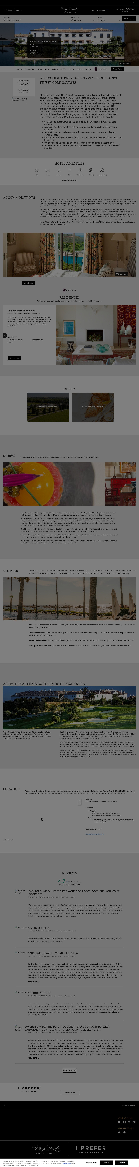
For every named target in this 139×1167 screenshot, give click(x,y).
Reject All (106, 1162)
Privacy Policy (67, 1163)
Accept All (122, 1162)
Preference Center (91, 1162)
